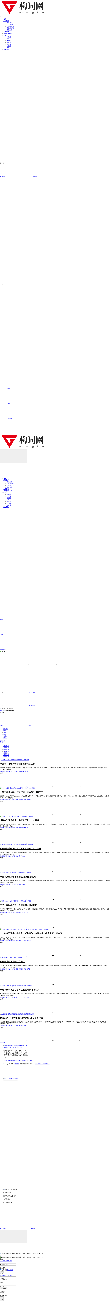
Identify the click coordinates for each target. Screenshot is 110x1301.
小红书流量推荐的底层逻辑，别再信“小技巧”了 (21, 792)
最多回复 (6, 753)
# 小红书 (17, 1025)
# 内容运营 (23, 1025)
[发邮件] (27, 1186)
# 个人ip (22, 856)
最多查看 (6, 749)
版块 (5, 734)
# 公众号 (17, 856)
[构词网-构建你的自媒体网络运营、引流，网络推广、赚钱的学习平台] (16, 1047)
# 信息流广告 (27, 969)
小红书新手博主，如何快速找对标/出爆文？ (20, 990)
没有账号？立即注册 (6, 1261)
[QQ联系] (27, 1126)
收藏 (5, 730)
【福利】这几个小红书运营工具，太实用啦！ (20, 820)
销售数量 (6, 756)
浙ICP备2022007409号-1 (42, 1064)
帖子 (5, 736)
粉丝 (5, 738)
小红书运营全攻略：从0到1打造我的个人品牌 (20, 848)
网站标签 (29, 1060)
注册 (2, 1300)
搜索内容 (32, 705)
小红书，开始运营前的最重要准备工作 (17, 764)
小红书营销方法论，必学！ (12, 961)
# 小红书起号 (19, 941)
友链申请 (6, 1060)
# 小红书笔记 (27, 799)
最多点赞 (6, 751)
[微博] (16, 1139)
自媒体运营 (3, 771)
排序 (1, 743)
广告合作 (18, 1060)
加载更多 (3, 1042)
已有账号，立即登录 (6, 1275)
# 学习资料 (18, 771)
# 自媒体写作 (24, 828)
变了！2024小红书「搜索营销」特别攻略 (18, 905)
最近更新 (6, 747)
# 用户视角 (24, 771)
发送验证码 (3, 1288)
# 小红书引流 (19, 799)
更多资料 (32, 692)
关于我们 (23, 1060)
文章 (5, 729)
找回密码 (10, 1270)
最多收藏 (6, 755)
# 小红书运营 (11, 771)
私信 (30, 725)
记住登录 (4, 1270)
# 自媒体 (17, 828)
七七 (1, 710)
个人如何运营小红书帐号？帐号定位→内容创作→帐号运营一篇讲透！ (32, 933)
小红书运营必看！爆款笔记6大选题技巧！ (19, 877)
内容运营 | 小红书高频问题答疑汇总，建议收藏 (21, 1018)
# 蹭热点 (22, 884)
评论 (5, 732)
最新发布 (6, 746)
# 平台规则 (26, 997)
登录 (2, 1271)
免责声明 (12, 1060)
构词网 (17, 1064)
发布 (2, 741)
